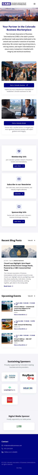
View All (30, 240)
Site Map (19, 468)
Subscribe (18, 194)
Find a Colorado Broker (19, 123)
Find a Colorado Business (17, 85)
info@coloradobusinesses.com (13, 445)
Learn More (17, 166)
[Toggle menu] (34, 4)
